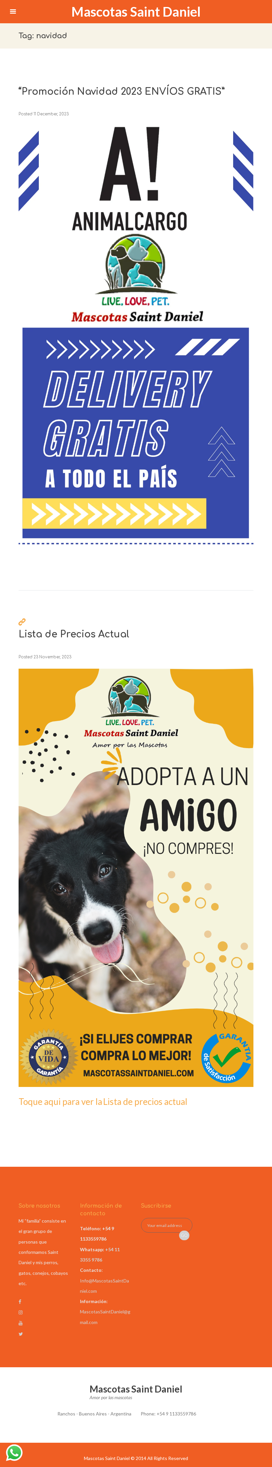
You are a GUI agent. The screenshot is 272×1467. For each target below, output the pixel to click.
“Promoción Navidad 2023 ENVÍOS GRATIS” (122, 91)
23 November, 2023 (52, 657)
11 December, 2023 (51, 114)
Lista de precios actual (145, 1101)
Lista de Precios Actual (74, 634)
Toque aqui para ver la (60, 1101)
